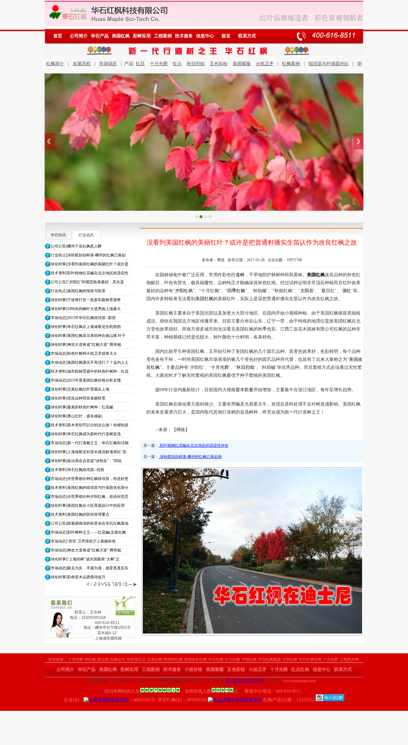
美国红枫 (121, 36)
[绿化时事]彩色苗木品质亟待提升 (77, 577)
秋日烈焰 (196, 63)
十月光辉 (159, 63)
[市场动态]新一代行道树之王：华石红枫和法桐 (88, 443)
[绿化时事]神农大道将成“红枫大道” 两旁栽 (85, 344)
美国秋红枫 (173, 659)
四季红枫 (236, 290)
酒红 (346, 290)
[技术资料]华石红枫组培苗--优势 (76, 470)
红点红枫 (232, 659)
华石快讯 (58, 235)
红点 (177, 63)
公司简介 (79, 36)
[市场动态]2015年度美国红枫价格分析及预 (85, 380)
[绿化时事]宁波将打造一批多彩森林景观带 (85, 300)
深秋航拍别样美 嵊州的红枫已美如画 (190, 456)
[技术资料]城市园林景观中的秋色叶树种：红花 (88, 371)
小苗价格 (193, 669)
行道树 (237, 274)
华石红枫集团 (269, 659)
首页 (57, 36)
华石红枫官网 (310, 659)
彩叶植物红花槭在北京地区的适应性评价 (194, 445)
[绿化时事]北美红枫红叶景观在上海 (79, 389)
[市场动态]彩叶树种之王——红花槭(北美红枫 (87, 532)
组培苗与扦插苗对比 (329, 63)
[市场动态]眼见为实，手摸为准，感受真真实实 (88, 568)
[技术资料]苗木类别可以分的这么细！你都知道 (88, 425)
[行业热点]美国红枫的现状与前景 (77, 291)
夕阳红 (181, 290)
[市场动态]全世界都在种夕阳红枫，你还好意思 (88, 496)
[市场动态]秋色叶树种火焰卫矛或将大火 (83, 353)
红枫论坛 (117, 659)
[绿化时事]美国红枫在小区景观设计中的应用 (87, 505)
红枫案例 (291, 63)
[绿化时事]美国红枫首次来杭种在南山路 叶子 (87, 335)
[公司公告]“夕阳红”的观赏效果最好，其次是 (86, 282)
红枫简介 (55, 63)
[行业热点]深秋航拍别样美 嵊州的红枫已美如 (87, 255)
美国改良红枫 (195, 659)
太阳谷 (307, 290)
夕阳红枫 (249, 659)
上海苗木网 (349, 659)
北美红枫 (154, 659)
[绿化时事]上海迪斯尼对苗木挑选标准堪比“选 (87, 452)
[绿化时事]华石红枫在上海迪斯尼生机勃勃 (85, 326)
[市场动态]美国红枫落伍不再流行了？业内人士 (88, 362)
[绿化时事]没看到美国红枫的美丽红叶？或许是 (88, 264)
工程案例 (163, 36)
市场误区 (108, 63)
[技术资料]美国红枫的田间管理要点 (79, 514)
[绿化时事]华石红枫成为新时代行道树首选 (85, 434)
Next (358, 141)
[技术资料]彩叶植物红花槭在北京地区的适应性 (88, 273)
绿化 (173, 274)
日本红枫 (289, 659)
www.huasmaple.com (299, 681)
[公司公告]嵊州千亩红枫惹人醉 (75, 246)
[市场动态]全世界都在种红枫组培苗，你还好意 (88, 478)
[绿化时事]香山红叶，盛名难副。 (77, 416)
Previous (50, 141)
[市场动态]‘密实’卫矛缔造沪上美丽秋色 (82, 541)
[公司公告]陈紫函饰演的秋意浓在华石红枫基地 (88, 523)
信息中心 (205, 36)
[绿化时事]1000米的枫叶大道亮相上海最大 (85, 309)
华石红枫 (215, 659)
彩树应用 (142, 36)
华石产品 (100, 36)
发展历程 (82, 63)
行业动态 (86, 235)
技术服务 (184, 36)
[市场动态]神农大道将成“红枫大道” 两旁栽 (85, 550)
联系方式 (247, 36)
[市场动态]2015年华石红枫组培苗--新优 (82, 317)
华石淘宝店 (136, 659)
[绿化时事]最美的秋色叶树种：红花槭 (81, 407)
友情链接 (55, 659)
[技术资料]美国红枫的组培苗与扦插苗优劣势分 (88, 487)
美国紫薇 (242, 63)
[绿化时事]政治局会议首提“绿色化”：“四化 (85, 461)
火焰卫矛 (264, 63)
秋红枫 (90, 659)
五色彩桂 (219, 63)
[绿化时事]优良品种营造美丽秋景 (77, 398)
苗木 (240, 389)
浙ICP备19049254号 (244, 680)
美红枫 (103, 659)
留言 (226, 36)
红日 (140, 63)
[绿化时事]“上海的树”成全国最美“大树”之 (84, 559)
